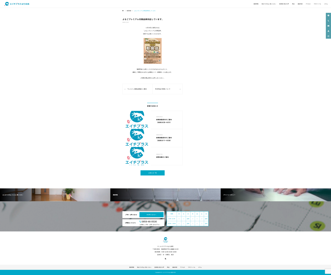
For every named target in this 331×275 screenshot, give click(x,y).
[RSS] (165, 259)
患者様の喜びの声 (284, 4)
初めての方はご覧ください (269, 4)
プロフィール (317, 4)
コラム (326, 4)
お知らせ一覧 (152, 173)
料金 (293, 4)
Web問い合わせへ (151, 214)
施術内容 (300, 4)
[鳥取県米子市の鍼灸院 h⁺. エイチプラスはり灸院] (16, 3)
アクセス (308, 4)
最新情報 (256, 4)
